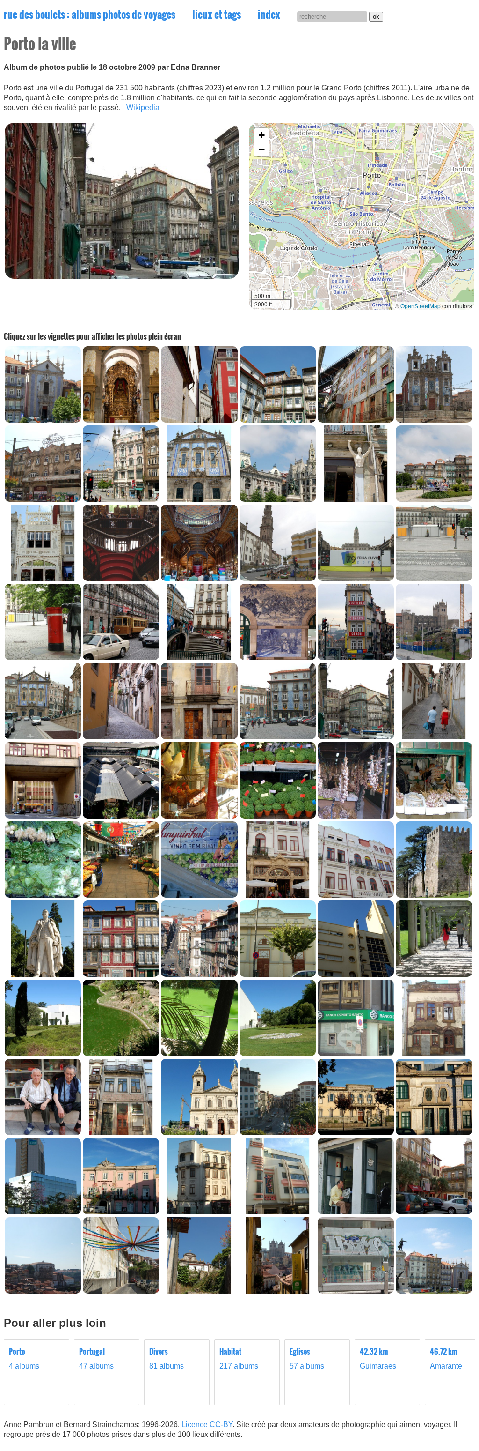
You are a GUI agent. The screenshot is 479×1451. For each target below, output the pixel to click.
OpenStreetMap (420, 306)
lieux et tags (216, 14)
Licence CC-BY (206, 1425)
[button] (261, 135)
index (269, 14)
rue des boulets (89, 14)
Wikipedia (143, 108)
